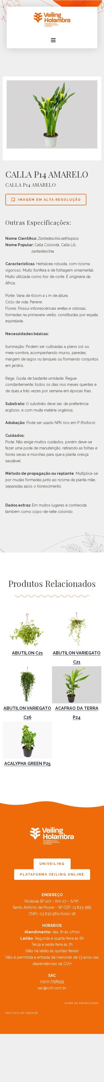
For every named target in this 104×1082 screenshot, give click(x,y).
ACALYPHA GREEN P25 (27, 763)
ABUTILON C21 (27, 653)
